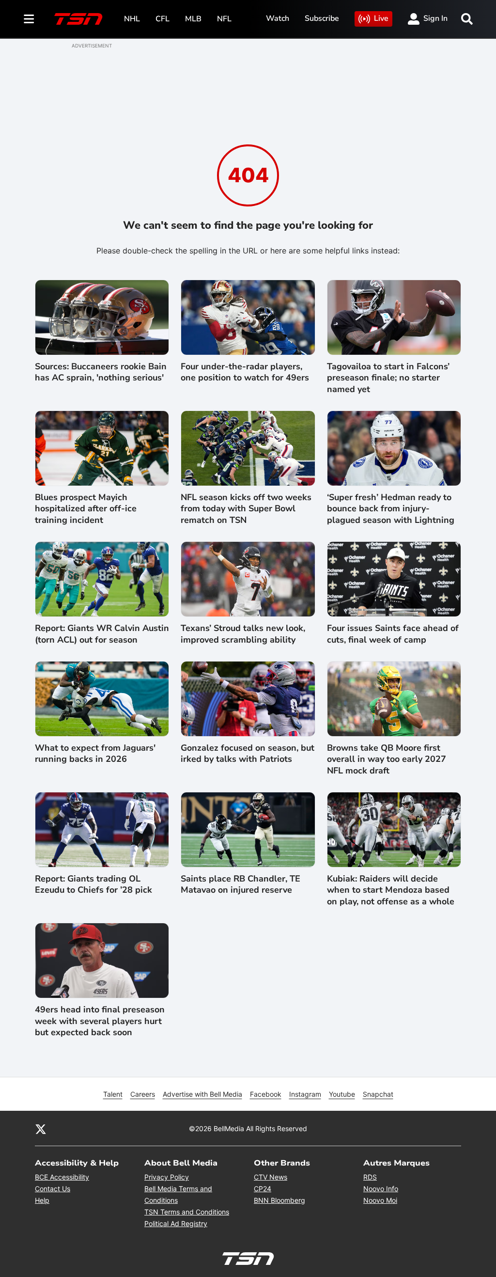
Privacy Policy (166, 1177)
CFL (162, 19)
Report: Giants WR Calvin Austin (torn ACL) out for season (102, 634)
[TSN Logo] (78, 19)
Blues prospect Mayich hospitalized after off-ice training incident (86, 509)
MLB (193, 19)
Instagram (305, 1094)
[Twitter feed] (40, 1128)
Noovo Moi (380, 1200)
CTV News (270, 1177)
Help (42, 1200)
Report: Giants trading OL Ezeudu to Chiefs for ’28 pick (93, 884)
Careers (142, 1094)
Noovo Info (380, 1188)
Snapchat (378, 1094)
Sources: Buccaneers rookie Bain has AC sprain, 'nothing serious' (101, 372)
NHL (132, 19)
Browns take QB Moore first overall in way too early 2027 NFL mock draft (386, 759)
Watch (277, 18)
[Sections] (29, 19)
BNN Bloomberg (279, 1200)
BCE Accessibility (62, 1177)
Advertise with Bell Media (202, 1094)
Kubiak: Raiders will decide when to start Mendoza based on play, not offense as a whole (390, 890)
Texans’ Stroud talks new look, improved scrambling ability (243, 634)
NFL (224, 19)
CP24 (262, 1188)
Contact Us (52, 1188)
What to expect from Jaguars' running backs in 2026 (95, 753)
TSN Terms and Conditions (186, 1212)
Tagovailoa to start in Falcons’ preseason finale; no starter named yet (388, 378)
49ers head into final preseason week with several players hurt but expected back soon (100, 1021)
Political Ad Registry (175, 1223)
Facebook (265, 1094)
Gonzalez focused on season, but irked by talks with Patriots (247, 753)
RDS (370, 1177)
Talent (113, 1094)
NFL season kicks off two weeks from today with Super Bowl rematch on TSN (246, 509)
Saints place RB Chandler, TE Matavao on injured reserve (240, 884)
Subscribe (322, 18)
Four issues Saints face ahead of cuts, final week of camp (393, 634)
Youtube (342, 1094)
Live (381, 18)
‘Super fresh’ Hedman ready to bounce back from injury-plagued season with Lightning (390, 509)
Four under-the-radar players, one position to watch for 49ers (245, 372)
